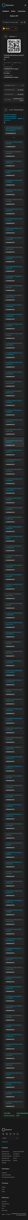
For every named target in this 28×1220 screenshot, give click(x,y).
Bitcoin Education (5, 1203)
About (3, 1189)
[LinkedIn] (6, 1134)
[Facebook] (10, 1134)
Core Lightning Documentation (8, 1177)
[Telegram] (14, 1134)
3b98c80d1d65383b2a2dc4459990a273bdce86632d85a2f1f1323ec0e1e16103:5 (14, 129)
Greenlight (4, 1162)
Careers (3, 1191)
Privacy (8, 1214)
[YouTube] (17, 1134)
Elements (15, 1158)
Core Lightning (16, 1156)
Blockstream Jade (5, 1153)
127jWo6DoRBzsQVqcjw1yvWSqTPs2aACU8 (14, 441)
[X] (3, 1134)
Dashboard (6, 11)
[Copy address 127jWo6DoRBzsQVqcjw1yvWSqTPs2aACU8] (4, 59)
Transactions (21, 11)
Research (4, 1187)
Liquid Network (16, 1153)
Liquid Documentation (6, 1174)
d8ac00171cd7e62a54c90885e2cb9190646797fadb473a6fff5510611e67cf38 (10, 117)
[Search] (3, 22)
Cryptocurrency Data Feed (18, 1151)
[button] (21, 118)
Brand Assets (4, 1210)
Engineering (4, 1172)
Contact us (5, 1141)
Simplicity (15, 1160)
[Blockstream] (7, 1129)
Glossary (3, 1206)
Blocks (13, 11)
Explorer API (14, 16)
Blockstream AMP (5, 1158)
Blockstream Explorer (6, 1160)
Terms (3, 1214)
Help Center (4, 1201)
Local (3, 1208)
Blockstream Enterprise (6, 1156)
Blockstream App (5, 1151)
